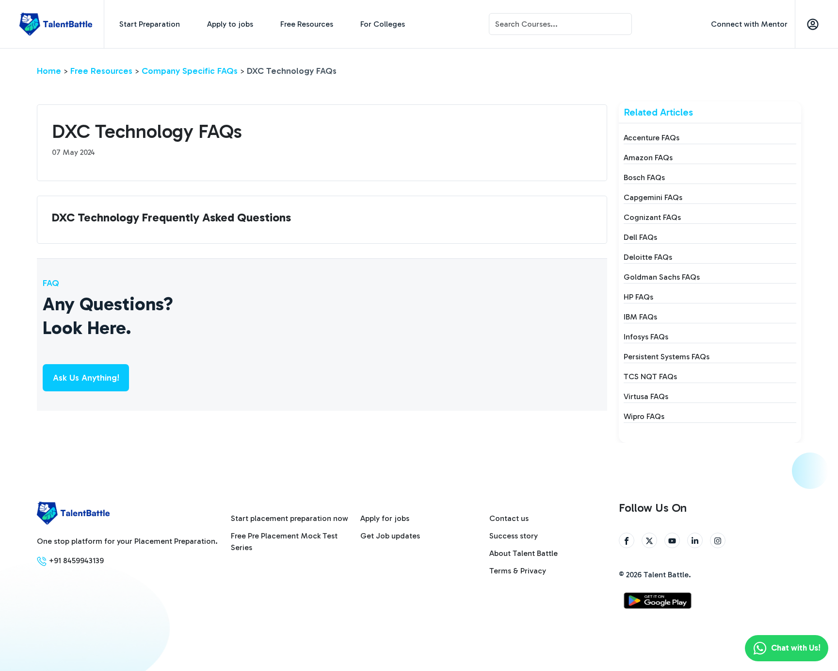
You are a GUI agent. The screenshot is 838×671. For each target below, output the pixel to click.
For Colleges (382, 24)
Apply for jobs (384, 518)
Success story (513, 535)
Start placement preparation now (289, 518)
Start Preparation (149, 24)
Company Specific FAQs (190, 71)
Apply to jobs (230, 24)
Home (49, 71)
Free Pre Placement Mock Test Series (284, 541)
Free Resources (306, 24)
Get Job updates (390, 535)
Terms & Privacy (517, 570)
